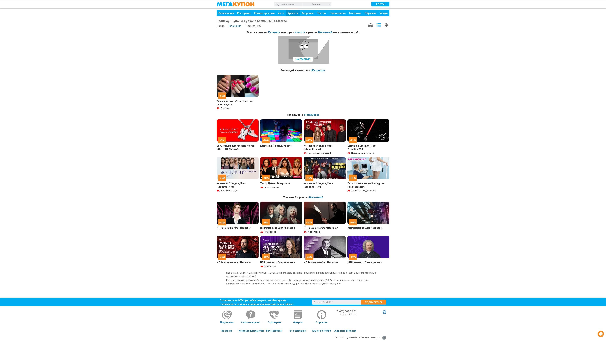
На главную (303, 59)
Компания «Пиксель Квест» (276, 145)
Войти (380, 4)
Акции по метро (321, 330)
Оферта (298, 322)
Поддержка (227, 322)
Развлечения (226, 13)
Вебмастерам (274, 330)
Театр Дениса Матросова (275, 183)
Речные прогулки (264, 13)
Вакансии (226, 330)
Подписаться (373, 302)
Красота (293, 13)
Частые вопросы (250, 322)
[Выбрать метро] (370, 25)
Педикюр (274, 32)
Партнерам (274, 322)
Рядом (253, 25)
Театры (321, 13)
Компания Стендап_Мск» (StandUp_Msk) (318, 147)
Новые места (338, 13)
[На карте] (386, 25)
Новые (220, 25)
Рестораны (244, 13)
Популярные (234, 25)
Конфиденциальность (250, 330)
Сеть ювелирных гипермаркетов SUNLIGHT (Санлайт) (236, 147)
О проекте (321, 322)
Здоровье (307, 13)
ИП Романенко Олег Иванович (234, 227)
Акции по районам (345, 330)
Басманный (325, 32)
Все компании (298, 330)
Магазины (355, 13)
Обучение (370, 13)
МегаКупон (236, 4)
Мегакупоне (311, 115)
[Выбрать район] (379, 25)
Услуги (384, 13)
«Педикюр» (318, 70)
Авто (281, 13)
